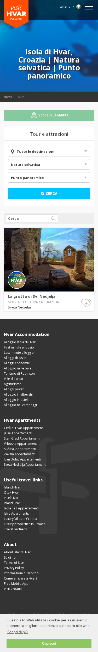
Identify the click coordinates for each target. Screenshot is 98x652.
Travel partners (15, 529)
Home (8, 97)
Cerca (51, 193)
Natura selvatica (25, 164)
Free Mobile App (16, 583)
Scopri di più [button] (17, 632)
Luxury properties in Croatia (24, 524)
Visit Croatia (13, 589)
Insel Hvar (11, 498)
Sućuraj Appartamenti (20, 449)
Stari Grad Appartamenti (22, 438)
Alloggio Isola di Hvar (20, 342)
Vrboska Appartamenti (21, 443)
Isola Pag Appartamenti (21, 508)
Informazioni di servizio (21, 573)
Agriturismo (12, 384)
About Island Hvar (17, 552)
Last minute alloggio (19, 352)
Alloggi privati (14, 389)
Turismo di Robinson (19, 373)
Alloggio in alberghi (18, 394)
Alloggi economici (17, 363)
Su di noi (10, 557)
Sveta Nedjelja (19, 307)
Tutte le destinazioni (35, 151)
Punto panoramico (27, 177)
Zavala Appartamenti (19, 454)
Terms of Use (14, 562)
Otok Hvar (11, 492)
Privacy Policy (14, 568)
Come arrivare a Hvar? (20, 578)
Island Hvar (12, 487)
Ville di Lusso (13, 378)
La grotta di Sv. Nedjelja (31, 296)
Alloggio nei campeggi (20, 405)
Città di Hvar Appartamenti (24, 428)
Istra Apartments (16, 513)
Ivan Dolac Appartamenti (22, 459)
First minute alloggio (19, 347)
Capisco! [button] (49, 643)
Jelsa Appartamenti (18, 433)
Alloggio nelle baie (17, 368)
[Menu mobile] (89, 8)
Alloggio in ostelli (16, 399)
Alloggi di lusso (15, 358)
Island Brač (12, 503)
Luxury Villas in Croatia (20, 518)
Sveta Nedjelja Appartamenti (25, 464)
